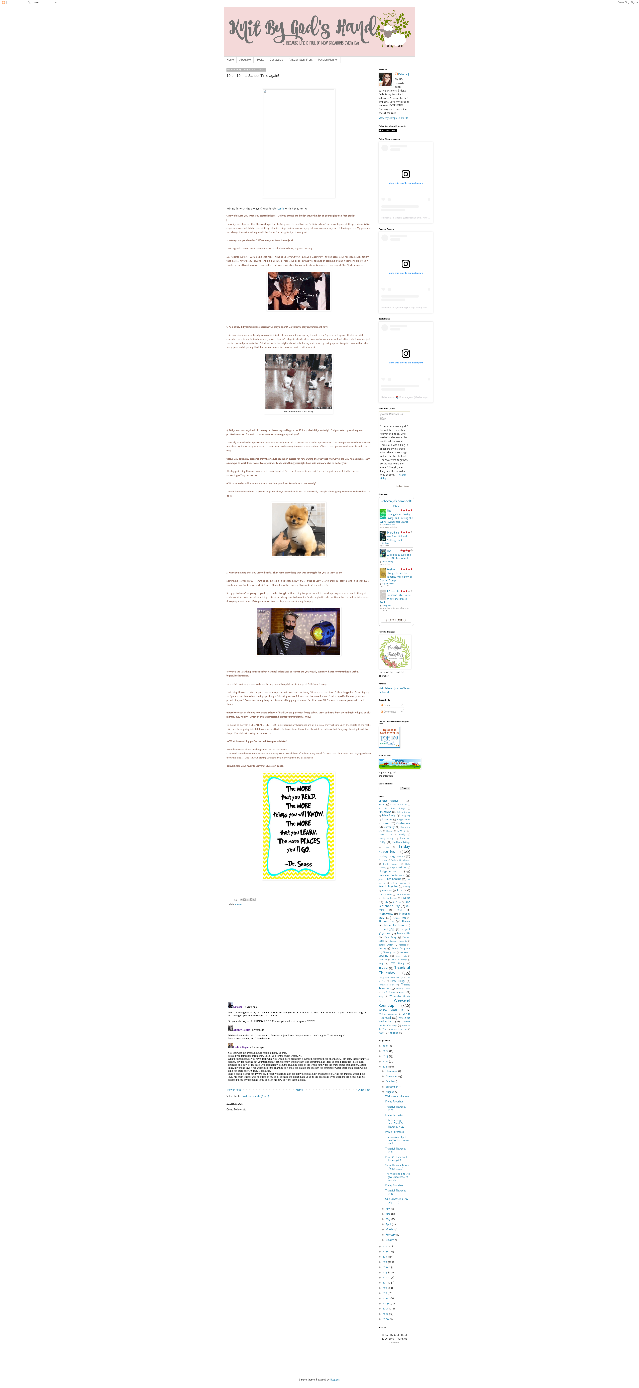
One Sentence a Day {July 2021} (396, 1200)
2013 (385, 1282)
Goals (393, 860)
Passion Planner (328, 59)
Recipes (402, 944)
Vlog (381, 995)
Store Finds (401, 956)
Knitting (406, 886)
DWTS (401, 830)
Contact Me (276, 59)
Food (387, 847)
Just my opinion (398, 883)
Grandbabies (404, 860)
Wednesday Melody (399, 995)
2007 (386, 1313)
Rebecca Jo (404, 74)
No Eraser (397, 902)
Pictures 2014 (399, 917)
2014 (386, 1277)
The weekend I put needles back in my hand (397, 1140)
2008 (386, 1308)
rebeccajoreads (425, 397)
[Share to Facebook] (250, 899)
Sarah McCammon (388, 525)
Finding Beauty (386, 838)
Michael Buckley (387, 562)
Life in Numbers (403, 894)
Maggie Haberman (388, 584)
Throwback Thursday (388, 984)
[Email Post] (235, 899)
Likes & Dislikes (389, 898)
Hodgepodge (387, 871)
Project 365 (386, 929)
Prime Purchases (394, 925)
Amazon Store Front (300, 59)
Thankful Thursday (394, 970)
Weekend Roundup (394, 1003)
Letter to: (387, 890)
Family (402, 834)
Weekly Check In (391, 1009)
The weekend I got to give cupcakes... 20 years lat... (397, 1177)
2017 (385, 1262)
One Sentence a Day (394, 904)
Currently (389, 827)
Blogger (334, 1379)
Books (260, 59)
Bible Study (388, 815)
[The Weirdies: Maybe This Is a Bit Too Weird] (384, 556)
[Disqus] (298, 956)
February (391, 1234)
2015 (385, 1272)
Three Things (398, 980)
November (392, 1076)
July (388, 1208)
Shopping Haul (389, 952)
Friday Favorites (394, 849)
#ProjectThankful (388, 800)
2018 (385, 1256)
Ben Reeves (385, 543)
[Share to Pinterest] (254, 899)
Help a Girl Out (398, 867)
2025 (386, 1045)
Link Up (405, 897)
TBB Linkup (397, 963)
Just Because (394, 878)
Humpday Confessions (391, 875)
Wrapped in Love (399, 1029)
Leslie (281, 208)
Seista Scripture (401, 948)
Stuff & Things (399, 959)
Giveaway (383, 860)
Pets (399, 909)
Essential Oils (385, 834)
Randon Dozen (386, 944)
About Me (245, 59)
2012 (385, 1287)
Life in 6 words (385, 894)
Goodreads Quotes (402, 486)
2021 (385, 1066)
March (390, 1229)
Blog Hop (406, 815)
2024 (386, 1051)
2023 (386, 1056)
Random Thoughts (398, 941)
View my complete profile (393, 117)
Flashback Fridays (401, 842)
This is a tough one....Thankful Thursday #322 (394, 1123)
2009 (386, 1303)
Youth (381, 1032)
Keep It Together (388, 886)
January (390, 1239)
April (389, 1224)
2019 (386, 1251)
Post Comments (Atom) (255, 1096)
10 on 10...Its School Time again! (396, 1159)
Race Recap (391, 937)
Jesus (381, 878)
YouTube (393, 1032)
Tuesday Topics (403, 988)
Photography (386, 913)
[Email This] (241, 899)
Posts (386, 705)
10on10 (238, 904)
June (388, 1213)
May (388, 1219)
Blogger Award (403, 819)
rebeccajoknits (413, 217)
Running (382, 948)
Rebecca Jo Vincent (391, 217)
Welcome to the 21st (397, 1096)
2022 (386, 1061)
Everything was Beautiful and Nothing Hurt (397, 536)
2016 (386, 1267)
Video (402, 992)
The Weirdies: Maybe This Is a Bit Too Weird (399, 554)
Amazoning (385, 811)
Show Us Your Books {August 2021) (397, 1167)
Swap (381, 963)
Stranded (383, 959)
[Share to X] (247, 899)
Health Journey (390, 864)
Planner (406, 921)
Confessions (403, 823)
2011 (385, 1293)
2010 (386, 1298)
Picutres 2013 (386, 921)
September (392, 1086)
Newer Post (234, 1089)
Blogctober (387, 819)
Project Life (403, 933)
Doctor (389, 831)
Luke (386, 902)
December (392, 1071)
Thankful (383, 968)
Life (399, 890)
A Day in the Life (398, 804)
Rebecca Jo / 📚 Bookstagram (397, 397)
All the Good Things (392, 808)
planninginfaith (405, 307)
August (390, 1091)
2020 (386, 1246)
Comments (389, 711)
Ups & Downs (388, 992)
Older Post (364, 1089)
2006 (386, 1319)
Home (230, 59)
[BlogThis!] (244, 899)
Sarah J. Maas (386, 606)
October (391, 1081)
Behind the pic (403, 812)
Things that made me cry (391, 977)
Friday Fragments (391, 856)
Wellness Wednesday (388, 1014)
